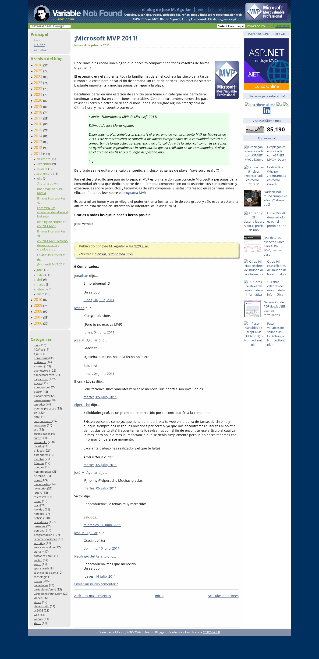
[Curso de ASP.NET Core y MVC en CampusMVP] (266, 88)
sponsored (41, 568)
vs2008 (38, 610)
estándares (41, 454)
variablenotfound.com (48, 593)
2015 (38, 130)
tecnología (40, 577)
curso (37, 438)
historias (39, 476)
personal (39, 530)
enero (40, 294)
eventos (39, 459)
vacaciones (41, 585)
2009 (38, 305)
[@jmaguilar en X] (279, 104)
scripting (39, 543)
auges (38, 383)
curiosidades (42, 433)
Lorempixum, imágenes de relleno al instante (52, 212)
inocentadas (42, 484)
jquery (38, 492)
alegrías (100, 254)
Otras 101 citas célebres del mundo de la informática (277, 267)
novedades (41, 522)
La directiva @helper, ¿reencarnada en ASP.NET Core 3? (276, 175)
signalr (38, 551)
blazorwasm (42, 400)
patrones (40, 526)
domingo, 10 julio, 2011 (102, 548)
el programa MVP (132, 192)
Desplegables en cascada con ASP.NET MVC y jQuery (276, 153)
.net (36, 345)
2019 (38, 106)
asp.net (38, 366)
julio (39, 178)
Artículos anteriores (223, 596)
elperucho (82, 404)
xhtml (37, 623)
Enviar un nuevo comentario (96, 584)
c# (35, 412)
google (38, 467)
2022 (38, 88)
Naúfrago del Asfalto (90, 556)
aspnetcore (41, 370)
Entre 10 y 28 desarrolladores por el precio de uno (276, 219)
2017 (38, 118)
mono (37, 501)
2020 (38, 100)
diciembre (43, 159)
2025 (38, 70)
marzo (41, 284)
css (36, 429)
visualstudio (41, 606)
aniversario (41, 358)
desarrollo (40, 442)
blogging (39, 404)
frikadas (39, 463)
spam (37, 564)
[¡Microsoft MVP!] (266, 19)
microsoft (40, 497)
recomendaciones (45, 539)
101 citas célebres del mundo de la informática (276, 288)
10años (38, 349)
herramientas (43, 471)
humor (38, 480)
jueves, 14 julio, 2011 (100, 576)
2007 (38, 317)
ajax (36, 353)
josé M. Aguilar (86, 340)
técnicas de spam (45, 572)
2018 (38, 112)
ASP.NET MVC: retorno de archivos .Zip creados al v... (52, 245)
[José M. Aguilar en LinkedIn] (266, 113)
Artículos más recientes (92, 596)
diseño (38, 446)
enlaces (39, 450)
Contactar (233, 9)
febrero (41, 289)
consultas (40, 425)
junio (40, 270)
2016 (38, 124)
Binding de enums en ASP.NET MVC (51, 224)
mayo (40, 274)
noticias (39, 518)
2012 (38, 147)
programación (43, 534)
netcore (39, 513)
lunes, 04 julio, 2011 (99, 300)
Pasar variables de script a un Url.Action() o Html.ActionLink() (276, 334)
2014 (38, 135)
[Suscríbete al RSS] (260, 104)
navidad (39, 509)
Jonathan (81, 275)
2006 (38, 323)
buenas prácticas (45, 408)
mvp (36, 505)
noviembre (44, 164)
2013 (38, 141)
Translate (282, 26)
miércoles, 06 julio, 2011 (102, 525)
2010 (38, 299)
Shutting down (47, 183)
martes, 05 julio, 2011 (100, 397)
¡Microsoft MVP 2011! (51, 264)
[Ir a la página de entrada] (73, 12)
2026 (38, 65)
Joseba (79, 308)
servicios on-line (44, 547)
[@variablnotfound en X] (286, 104)
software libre (43, 556)
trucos (38, 581)
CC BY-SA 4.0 (211, 632)
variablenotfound (45, 589)
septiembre (44, 173)
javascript (40, 488)
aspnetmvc (41, 379)
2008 (38, 311)
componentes (43, 421)
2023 (38, 82)
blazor (38, 391)
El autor (216, 9)
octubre (42, 169)
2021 (38, 94)
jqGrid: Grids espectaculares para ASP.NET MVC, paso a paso (274, 246)
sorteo (38, 560)
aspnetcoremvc (44, 375)
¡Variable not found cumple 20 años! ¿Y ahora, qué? (275, 198)
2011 (38, 153)
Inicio (202, 9)
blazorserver (42, 396)
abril (39, 279)
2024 (38, 76)
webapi (38, 619)
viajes (37, 602)
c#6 (36, 417)
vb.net (38, 598)
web (36, 614)
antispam (40, 362)
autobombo (41, 387)
